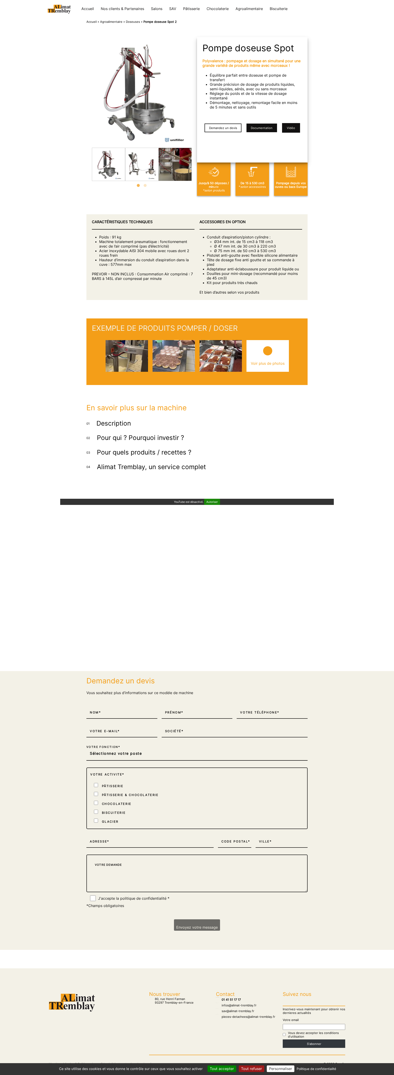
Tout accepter (222, 1068)
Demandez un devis (223, 128)
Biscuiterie (279, 8)
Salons (156, 8)
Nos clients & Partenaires (122, 8)
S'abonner (314, 1044)
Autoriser (212, 502)
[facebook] (338, 8)
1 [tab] (138, 185)
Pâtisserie (191, 8)
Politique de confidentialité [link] (316, 1069)
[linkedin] (343, 8)
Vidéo (291, 128)
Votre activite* (107, 774)
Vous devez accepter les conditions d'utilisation (313, 1034)
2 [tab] (145, 185)
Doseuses (133, 21)
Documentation (261, 128)
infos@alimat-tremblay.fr (236, 1005)
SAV (172, 8)
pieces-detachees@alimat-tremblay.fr (245, 1016)
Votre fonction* (103, 747)
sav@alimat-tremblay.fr (235, 1011)
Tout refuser (251, 1068)
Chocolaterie (218, 8)
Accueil (87, 8)
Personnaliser (280, 1068)
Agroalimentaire (249, 8)
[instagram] (334, 8)
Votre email (291, 1020)
